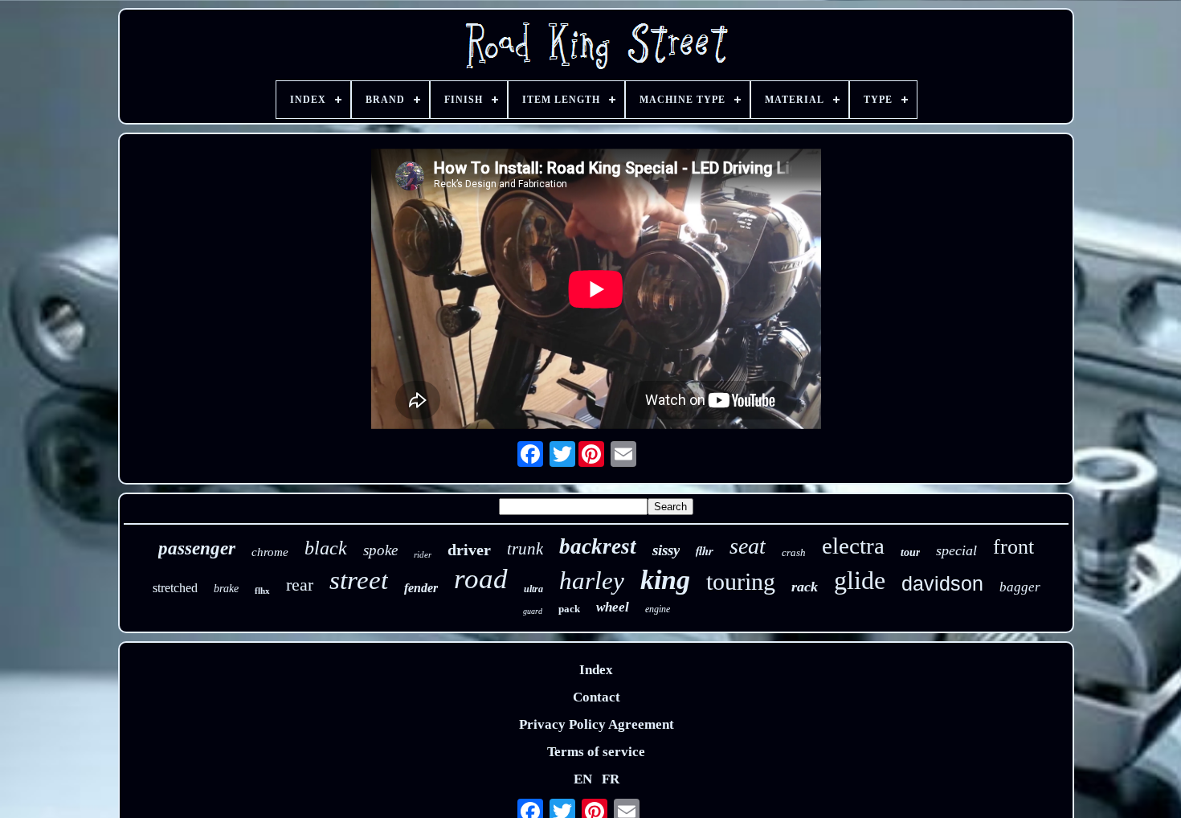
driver (469, 549)
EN (583, 779)
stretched (175, 588)
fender (421, 588)
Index (596, 669)
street (358, 580)
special (956, 550)
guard (532, 611)
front (1013, 546)
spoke (380, 550)
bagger (1019, 587)
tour (910, 552)
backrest (597, 546)
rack (804, 587)
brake (226, 589)
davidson (942, 583)
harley (591, 580)
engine (657, 609)
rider (422, 554)
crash (794, 552)
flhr (704, 550)
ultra (533, 589)
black (325, 548)
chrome (269, 552)
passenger (196, 548)
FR (610, 779)
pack (569, 609)
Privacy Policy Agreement (596, 724)
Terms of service (596, 751)
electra (853, 545)
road (481, 579)
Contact (596, 697)
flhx (262, 590)
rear (299, 585)
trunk (525, 548)
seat (747, 546)
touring (740, 581)
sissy (666, 550)
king (665, 580)
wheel (612, 607)
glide (859, 580)
